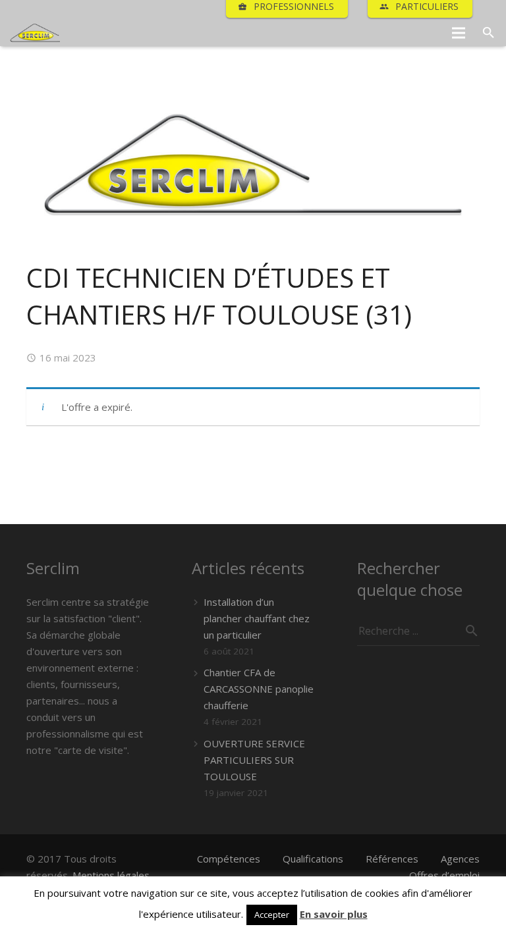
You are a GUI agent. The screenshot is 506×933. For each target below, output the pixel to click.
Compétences (228, 858)
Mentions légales (111, 875)
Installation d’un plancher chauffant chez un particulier (257, 618)
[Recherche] (488, 33)
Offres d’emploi (444, 875)
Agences (460, 858)
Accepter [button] (271, 914)
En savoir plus (334, 913)
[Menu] (458, 32)
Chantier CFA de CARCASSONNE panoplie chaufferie (259, 689)
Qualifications (313, 858)
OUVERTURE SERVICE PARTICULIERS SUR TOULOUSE (254, 760)
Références (392, 858)
